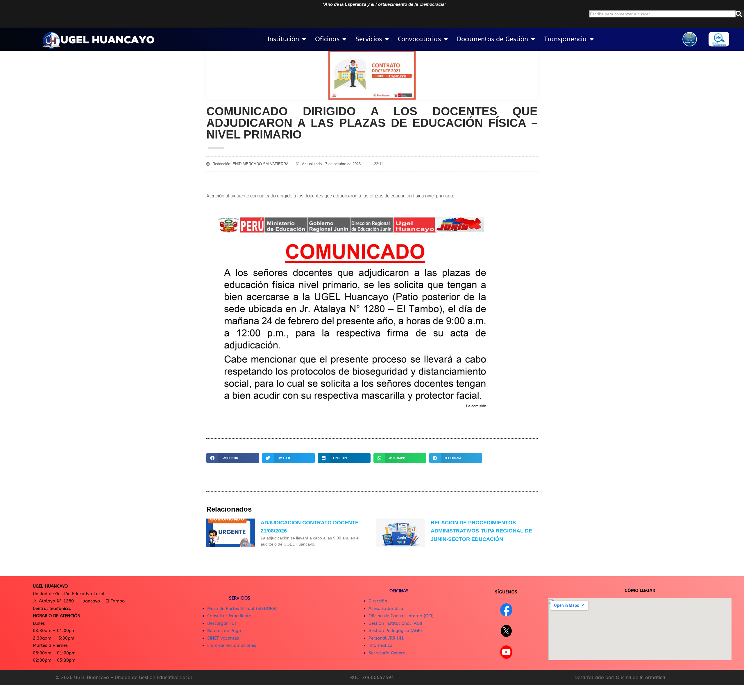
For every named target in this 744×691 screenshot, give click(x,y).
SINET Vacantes (223, 638)
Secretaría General (388, 653)
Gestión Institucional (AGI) (395, 623)
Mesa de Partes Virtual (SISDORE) (241, 608)
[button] (232, 458)
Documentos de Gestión (492, 39)
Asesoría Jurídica (386, 608)
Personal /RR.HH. (387, 638)
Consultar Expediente (229, 615)
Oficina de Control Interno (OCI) (401, 615)
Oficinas (327, 39)
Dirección (378, 601)
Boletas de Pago (224, 630)
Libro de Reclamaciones (231, 645)
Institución (283, 39)
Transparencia (565, 39)
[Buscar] (740, 13)
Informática (380, 645)
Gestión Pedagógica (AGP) (395, 630)
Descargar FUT (222, 623)
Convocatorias (419, 39)
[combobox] (662, 13)
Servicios (368, 39)
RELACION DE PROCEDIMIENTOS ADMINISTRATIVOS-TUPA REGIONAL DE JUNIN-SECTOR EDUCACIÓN (481, 531)
